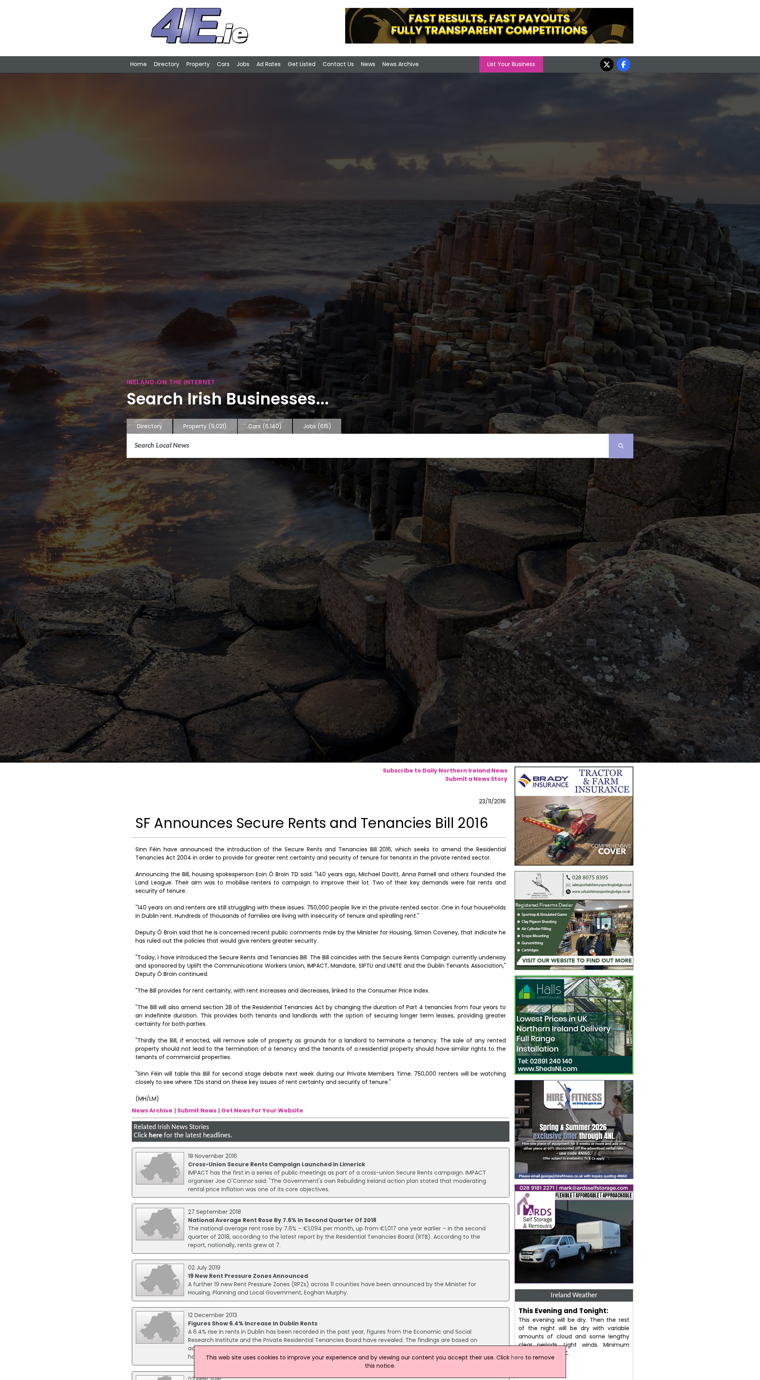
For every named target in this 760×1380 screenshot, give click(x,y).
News (368, 64)
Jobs (243, 64)
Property (198, 64)
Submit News (197, 1110)
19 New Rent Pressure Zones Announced (248, 1276)
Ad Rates (268, 64)
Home (138, 64)
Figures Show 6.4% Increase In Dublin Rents (252, 1323)
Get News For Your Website (262, 1110)
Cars (223, 64)
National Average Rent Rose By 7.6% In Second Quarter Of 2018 (282, 1220)
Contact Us (338, 64)
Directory (166, 64)
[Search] (621, 446)
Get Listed (301, 64)
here (155, 1135)
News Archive (400, 64)
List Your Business (511, 64)
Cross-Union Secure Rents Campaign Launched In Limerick (276, 1164)
